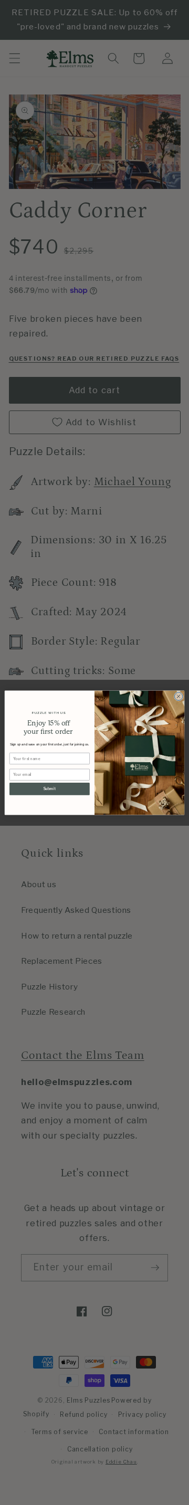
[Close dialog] (178, 696)
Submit (49, 788)
